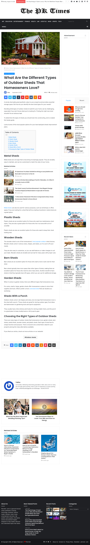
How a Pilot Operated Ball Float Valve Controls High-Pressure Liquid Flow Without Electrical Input (53, 1)
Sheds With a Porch (15, 147)
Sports (54, 21)
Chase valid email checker (79, 126)
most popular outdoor (39, 241)
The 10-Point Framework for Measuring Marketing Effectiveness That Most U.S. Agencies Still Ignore (80, 278)
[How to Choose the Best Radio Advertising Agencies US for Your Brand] (63, 513)
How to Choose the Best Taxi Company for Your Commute (80, 118)
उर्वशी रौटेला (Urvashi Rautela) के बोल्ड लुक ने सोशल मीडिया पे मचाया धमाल (80, 137)
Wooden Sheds (13, 141)
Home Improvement (15, 68)
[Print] (54, 345)
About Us (55, 542)
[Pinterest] (22, 97)
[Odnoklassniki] (35, 97)
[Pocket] (39, 97)
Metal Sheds (12, 137)
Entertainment (18, 21)
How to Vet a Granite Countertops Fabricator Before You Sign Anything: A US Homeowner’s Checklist (30, 449)
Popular (68, 100)
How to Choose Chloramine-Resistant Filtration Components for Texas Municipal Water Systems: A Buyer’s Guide (11, 450)
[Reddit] (27, 97)
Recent (82, 100)
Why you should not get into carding (80, 109)
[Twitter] (10, 97)
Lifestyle (44, 21)
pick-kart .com (84, 542)
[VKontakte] (31, 97)
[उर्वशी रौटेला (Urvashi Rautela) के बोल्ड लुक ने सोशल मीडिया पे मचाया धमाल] (69, 135)
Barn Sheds (12, 143)
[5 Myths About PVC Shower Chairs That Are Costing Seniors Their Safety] (49, 443)
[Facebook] (6, 97)
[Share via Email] (50, 345)
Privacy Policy (69, 542)
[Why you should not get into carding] (69, 109)
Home (7, 68)
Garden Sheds (13, 145)
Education (8, 21)
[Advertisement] (30, 363)
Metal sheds (8, 208)
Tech (59, 21)
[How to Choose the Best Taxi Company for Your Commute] (69, 117)
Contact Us (62, 542)
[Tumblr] (18, 97)
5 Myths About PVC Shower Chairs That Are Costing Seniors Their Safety (48, 455)
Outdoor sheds (31, 337)
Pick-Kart (28, 542)
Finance (27, 21)
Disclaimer (77, 542)
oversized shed (34, 288)
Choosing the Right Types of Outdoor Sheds (21, 149)
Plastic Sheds (13, 139)
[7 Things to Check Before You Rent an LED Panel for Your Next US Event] (56, 518)
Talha (8, 92)
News (49, 21)
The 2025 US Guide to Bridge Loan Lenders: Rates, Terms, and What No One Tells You (69, 276)
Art (3, 21)
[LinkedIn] (14, 97)
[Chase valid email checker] (69, 128)
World (4, 26)
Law (38, 21)
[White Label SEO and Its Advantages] (69, 149)
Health (33, 21)
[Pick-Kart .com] (45, 11)
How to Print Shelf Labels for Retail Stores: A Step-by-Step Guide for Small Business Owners (81, 254)
